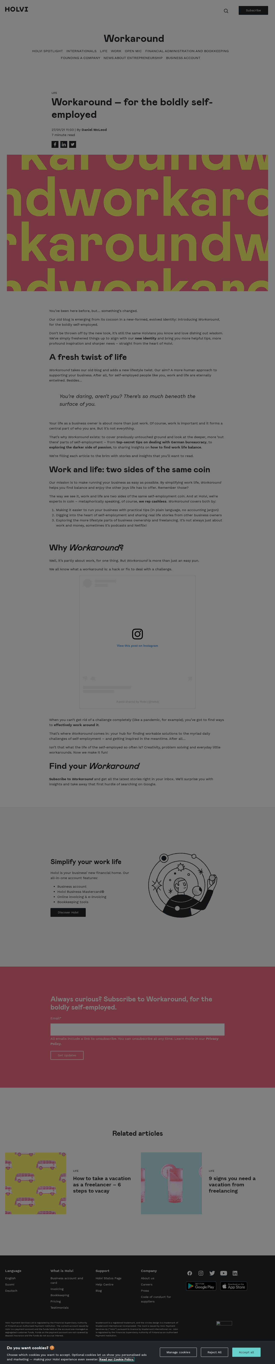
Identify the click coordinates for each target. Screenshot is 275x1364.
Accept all (246, 1352)
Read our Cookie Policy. (116, 1359)
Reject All (215, 1352)
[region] (137, 1352)
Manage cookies (178, 1352)
